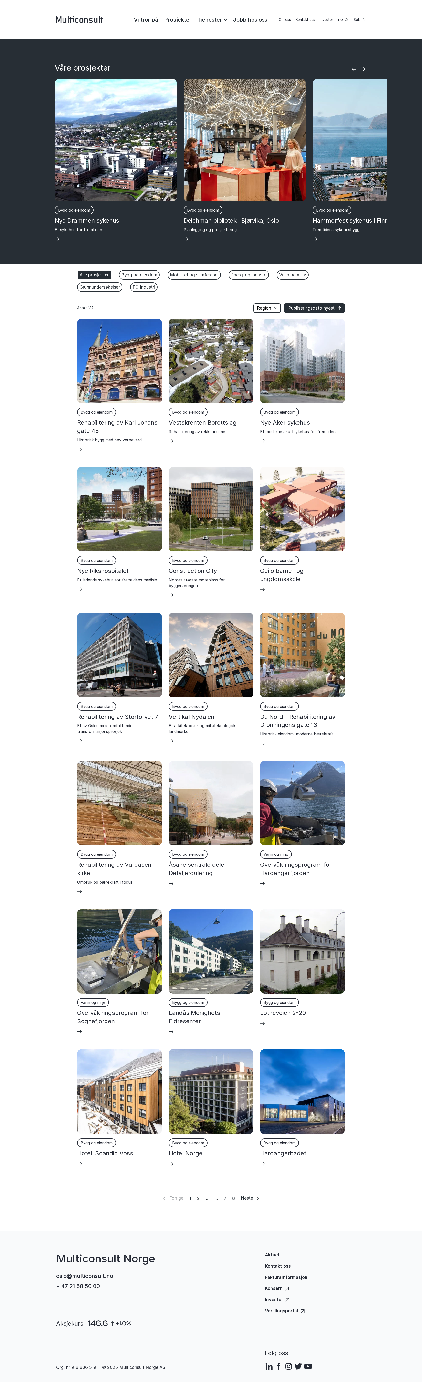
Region (264, 308)
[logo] (79, 19)
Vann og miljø (292, 274)
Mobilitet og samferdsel (194, 274)
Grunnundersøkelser (100, 287)
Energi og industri (248, 274)
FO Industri (144, 287)
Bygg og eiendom (139, 274)
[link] (146, 19)
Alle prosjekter (94, 274)
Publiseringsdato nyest (311, 308)
